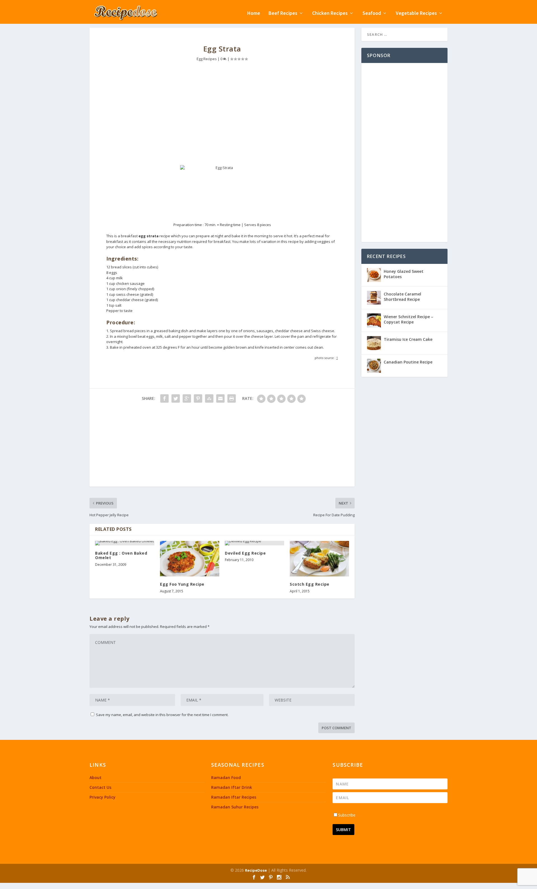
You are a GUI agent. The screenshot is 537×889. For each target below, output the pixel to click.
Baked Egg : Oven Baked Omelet (121, 555)
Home (253, 13)
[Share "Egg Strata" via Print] (231, 398)
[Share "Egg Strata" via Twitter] (175, 398)
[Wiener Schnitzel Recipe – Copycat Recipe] (374, 320)
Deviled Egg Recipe (245, 553)
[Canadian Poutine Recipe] (374, 366)
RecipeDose (256, 870)
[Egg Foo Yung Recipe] (189, 558)
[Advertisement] (222, 117)
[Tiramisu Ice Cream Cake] (374, 343)
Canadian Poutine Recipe (408, 362)
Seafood (371, 13)
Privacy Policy (103, 797)
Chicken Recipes (330, 13)
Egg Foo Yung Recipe (182, 584)
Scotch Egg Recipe (309, 584)
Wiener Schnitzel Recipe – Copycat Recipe (408, 319)
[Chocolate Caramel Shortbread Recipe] (374, 298)
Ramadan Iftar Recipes (233, 797)
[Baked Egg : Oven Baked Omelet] (124, 543)
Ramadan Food (226, 777)
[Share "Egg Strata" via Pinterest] (198, 398)
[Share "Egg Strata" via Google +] (186, 398)
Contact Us (100, 787)
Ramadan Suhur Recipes (234, 807)
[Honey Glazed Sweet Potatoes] (374, 275)
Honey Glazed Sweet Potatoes (403, 274)
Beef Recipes (282, 13)
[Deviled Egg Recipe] (254, 543)
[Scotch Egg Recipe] (319, 558)
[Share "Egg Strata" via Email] (220, 398)
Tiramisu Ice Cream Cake (408, 339)
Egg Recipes (207, 58)
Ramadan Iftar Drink (231, 787)
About (96, 777)
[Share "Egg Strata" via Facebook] (164, 398)
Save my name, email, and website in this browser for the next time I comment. (162, 714)
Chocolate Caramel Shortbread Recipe (402, 296)
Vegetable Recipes (416, 13)
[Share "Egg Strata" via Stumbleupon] (209, 398)
